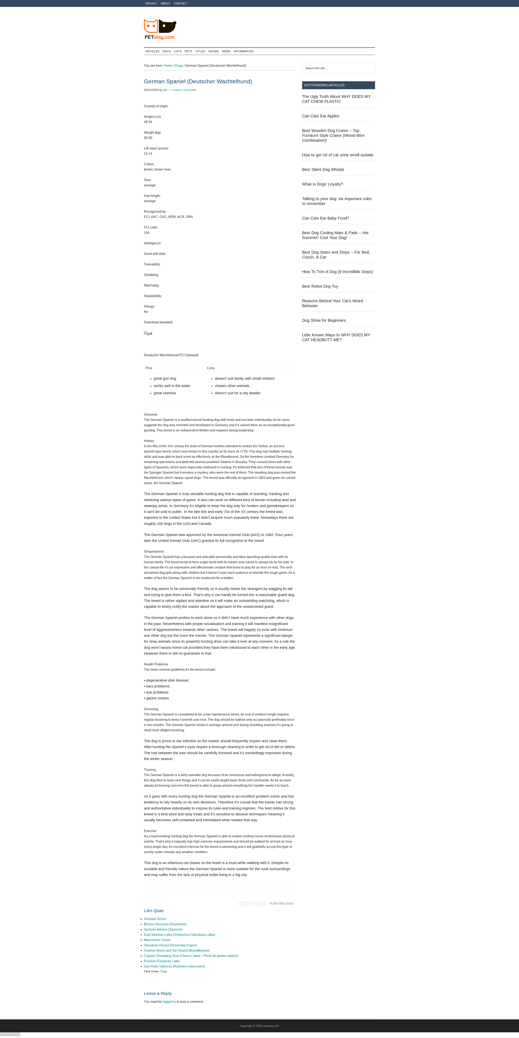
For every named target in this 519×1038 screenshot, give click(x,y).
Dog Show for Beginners (324, 320)
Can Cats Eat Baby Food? (325, 218)
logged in (169, 1001)
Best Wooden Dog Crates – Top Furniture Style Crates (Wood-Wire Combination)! (333, 135)
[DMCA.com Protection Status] (10, 1035)
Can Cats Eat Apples (320, 116)
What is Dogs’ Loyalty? (322, 184)
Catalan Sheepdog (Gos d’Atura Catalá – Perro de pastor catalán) (191, 956)
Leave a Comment (184, 89)
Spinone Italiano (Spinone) (163, 929)
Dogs (164, 971)
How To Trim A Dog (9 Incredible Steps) (337, 271)
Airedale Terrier (155, 919)
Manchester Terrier (157, 940)
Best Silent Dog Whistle (323, 169)
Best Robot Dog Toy (320, 286)
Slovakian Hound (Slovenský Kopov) (170, 945)
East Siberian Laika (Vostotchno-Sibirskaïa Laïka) (179, 934)
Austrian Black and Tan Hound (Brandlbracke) (177, 950)
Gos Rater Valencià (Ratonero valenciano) (174, 966)
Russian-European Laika (162, 961)
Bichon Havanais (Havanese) (165, 924)
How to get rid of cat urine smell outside (337, 155)
